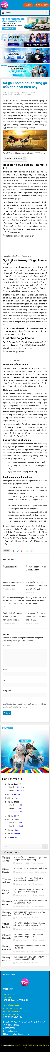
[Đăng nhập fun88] (24, 70)
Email (5, 681)
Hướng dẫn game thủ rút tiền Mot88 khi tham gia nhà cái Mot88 (30, 958)
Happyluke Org (16, 1045)
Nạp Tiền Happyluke (11, 1011)
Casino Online (9, 994)
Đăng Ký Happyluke (11, 1005)
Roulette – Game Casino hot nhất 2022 (30, 868)
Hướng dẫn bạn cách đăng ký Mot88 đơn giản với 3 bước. (29, 913)
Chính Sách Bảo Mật (38, 1045)
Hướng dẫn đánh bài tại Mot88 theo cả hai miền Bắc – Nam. (36, 616)
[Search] (45, 846)
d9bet (19, 805)
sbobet (17, 834)
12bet (16, 798)
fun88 (16, 816)
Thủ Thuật (8, 95)
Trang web (7, 691)
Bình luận (6, 646)
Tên (5, 670)
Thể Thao (7, 997)
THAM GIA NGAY (42, 5)
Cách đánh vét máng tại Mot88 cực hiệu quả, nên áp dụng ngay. (13, 616)
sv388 (14, 837)
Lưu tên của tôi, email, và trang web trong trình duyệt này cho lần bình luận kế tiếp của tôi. (24, 705)
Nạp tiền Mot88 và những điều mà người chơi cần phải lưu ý (28, 935)
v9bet (16, 830)
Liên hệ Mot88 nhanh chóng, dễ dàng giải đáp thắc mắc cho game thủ (29, 924)
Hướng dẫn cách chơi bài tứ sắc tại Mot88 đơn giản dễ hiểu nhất (36, 585)
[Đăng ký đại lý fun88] (24, 24)
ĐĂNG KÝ (28, 5)
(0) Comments (38, 863)
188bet (19, 823)
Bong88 (19, 787)
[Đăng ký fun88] (25, 749)
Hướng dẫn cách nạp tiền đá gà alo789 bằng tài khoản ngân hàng (30, 858)
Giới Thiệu (26, 1045)
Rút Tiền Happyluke (11, 1014)
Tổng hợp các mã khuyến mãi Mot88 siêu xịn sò (29, 947)
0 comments (18, 95)
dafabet (17, 795)
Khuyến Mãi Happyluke (12, 1008)
